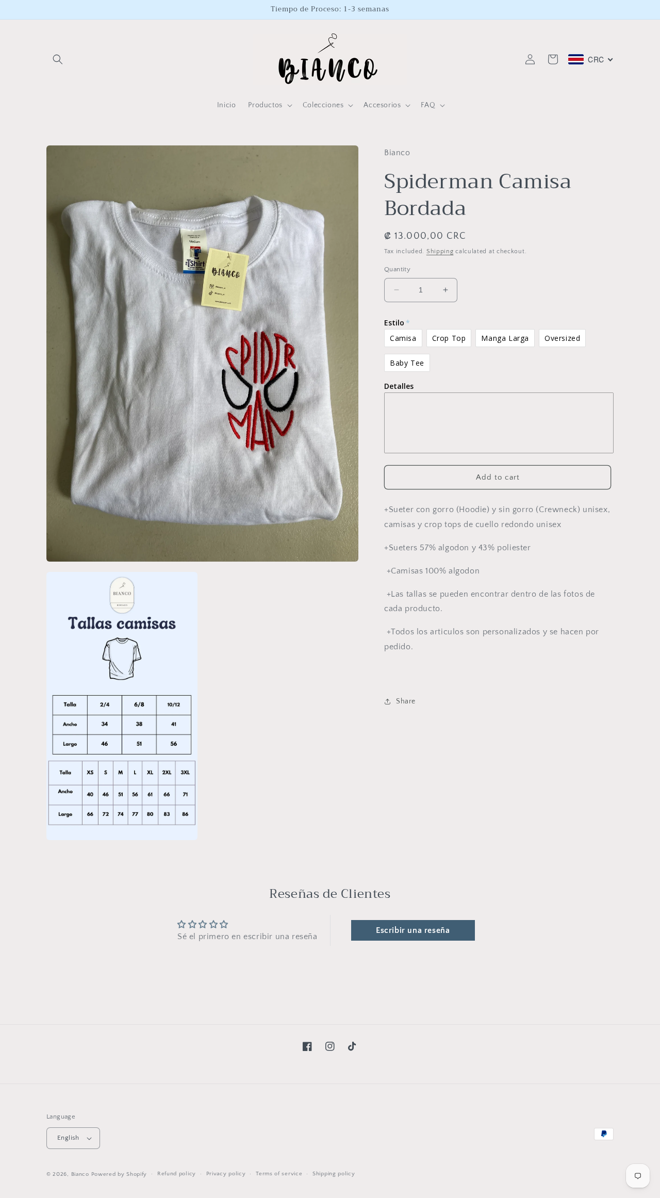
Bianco (80, 1174)
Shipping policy (333, 1174)
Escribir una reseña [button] (413, 930)
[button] (57, 59)
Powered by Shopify (119, 1174)
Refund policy (176, 1174)
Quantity (397, 269)
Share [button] (406, 701)
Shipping (440, 251)
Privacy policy (226, 1174)
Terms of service (279, 1174)
